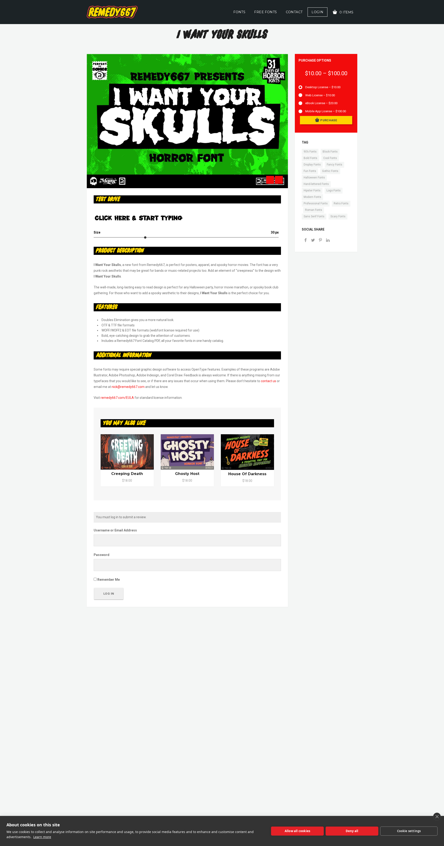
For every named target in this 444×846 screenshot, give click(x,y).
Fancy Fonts (334, 164)
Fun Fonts (310, 171)
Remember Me (108, 579)
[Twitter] (313, 240)
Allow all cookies (297, 831)
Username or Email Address (115, 530)
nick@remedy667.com (128, 387)
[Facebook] (305, 240)
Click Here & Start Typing (138, 218)
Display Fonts (312, 164)
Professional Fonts (316, 203)
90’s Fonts (310, 151)
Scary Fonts (337, 216)
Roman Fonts (313, 210)
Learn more (42, 837)
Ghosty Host (187, 473)
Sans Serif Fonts (314, 216)
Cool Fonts (330, 158)
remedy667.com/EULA (117, 398)
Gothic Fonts (330, 171)
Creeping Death (127, 473)
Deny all (352, 831)
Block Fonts (330, 151)
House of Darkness (247, 474)
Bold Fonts (310, 158)
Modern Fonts (312, 197)
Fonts (239, 12)
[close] (437, 817)
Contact (294, 12)
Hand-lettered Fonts (316, 184)
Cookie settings (409, 831)
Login (317, 12)
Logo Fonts (334, 190)
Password (101, 555)
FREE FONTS (265, 12)
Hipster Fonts (312, 190)
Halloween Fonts (314, 177)
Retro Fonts (341, 203)
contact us (268, 381)
